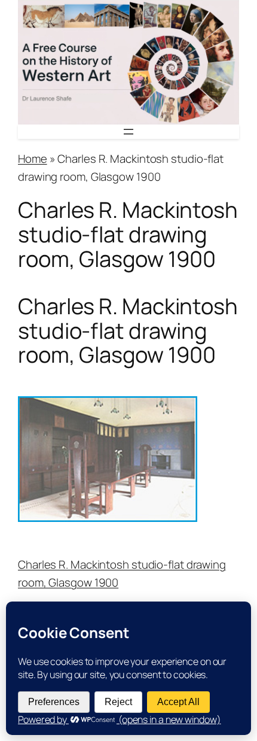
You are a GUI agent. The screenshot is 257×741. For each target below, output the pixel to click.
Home (32, 158)
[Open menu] (128, 131)
